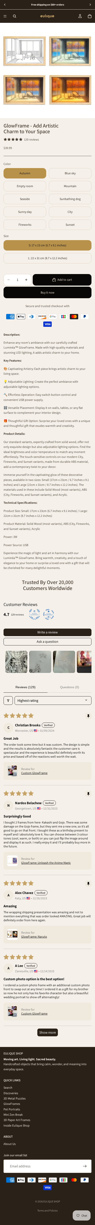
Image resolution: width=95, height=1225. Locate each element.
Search (8, 1088)
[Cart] (90, 16)
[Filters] (8, 700)
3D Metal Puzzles (15, 1098)
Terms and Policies (47, 1210)
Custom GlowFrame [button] (34, 773)
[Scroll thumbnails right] (86, 661)
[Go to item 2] (40, 662)
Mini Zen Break (13, 1115)
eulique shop (51, 1201)
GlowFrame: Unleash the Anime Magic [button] (46, 863)
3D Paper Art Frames (17, 1120)
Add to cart (64, 280)
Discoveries (11, 1093)
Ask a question (47, 641)
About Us (10, 1144)
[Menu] (5, 16)
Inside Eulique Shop (17, 1125)
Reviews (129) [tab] (25, 687)
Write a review (47, 632)
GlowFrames (12, 1104)
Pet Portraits (12, 1109)
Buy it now (47, 292)
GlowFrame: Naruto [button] (34, 937)
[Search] (14, 16)
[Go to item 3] (64, 662)
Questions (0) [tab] (69, 687)
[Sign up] (84, 1166)
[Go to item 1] (16, 662)
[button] (12, 771)
